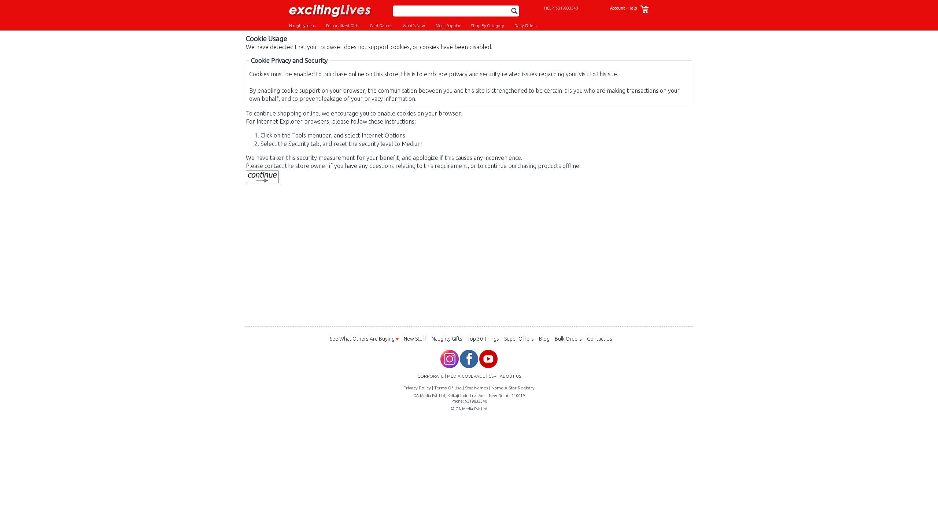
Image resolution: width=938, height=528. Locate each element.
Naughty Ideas (302, 25)
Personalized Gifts (342, 25)
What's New (414, 25)
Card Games (381, 25)
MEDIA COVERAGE (466, 376)
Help (632, 8)
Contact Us (599, 339)
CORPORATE (430, 376)
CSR (492, 376)
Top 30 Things (483, 339)
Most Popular (448, 25)
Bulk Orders (568, 339)
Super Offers (519, 339)
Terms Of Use (448, 387)
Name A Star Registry (513, 387)
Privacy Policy (417, 387)
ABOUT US (510, 376)
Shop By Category (487, 25)
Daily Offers (525, 25)
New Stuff (415, 339)
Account (617, 8)
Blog (544, 339)
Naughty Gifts (447, 339)
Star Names (476, 387)
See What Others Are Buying (364, 339)
